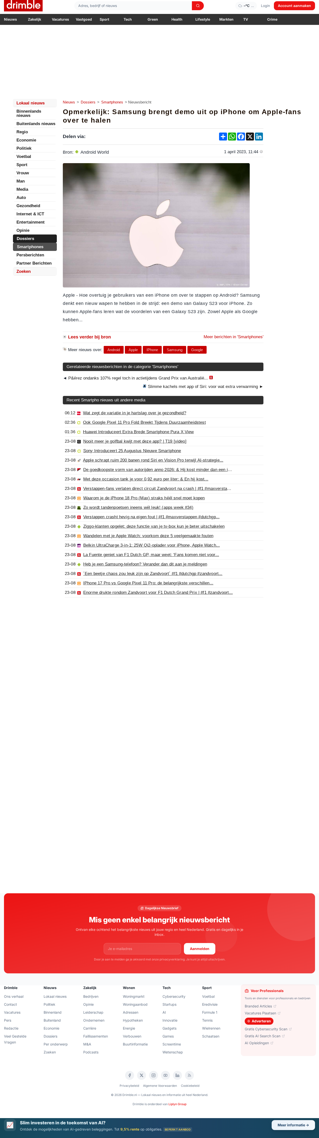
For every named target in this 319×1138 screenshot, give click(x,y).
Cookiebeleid (190, 1086)
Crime (272, 19)
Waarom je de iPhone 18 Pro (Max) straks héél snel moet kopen (144, 498)
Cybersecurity (173, 996)
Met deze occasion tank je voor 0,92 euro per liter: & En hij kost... (145, 479)
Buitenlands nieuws (35, 124)
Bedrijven (90, 996)
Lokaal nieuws (30, 103)
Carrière (89, 1028)
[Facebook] (129, 1075)
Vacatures (60, 19)
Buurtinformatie (135, 1044)
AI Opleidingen (257, 1043)
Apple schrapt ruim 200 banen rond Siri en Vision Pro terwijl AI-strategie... (153, 460)
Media (22, 189)
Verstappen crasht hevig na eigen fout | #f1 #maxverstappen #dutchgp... (151, 517)
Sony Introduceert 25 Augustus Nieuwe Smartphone (132, 450)
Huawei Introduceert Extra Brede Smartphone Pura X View (138, 431)
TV (245, 19)
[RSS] (189, 1075)
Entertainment (30, 222)
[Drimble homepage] (23, 5)
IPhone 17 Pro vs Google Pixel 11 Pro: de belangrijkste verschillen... (148, 583)
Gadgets (169, 1028)
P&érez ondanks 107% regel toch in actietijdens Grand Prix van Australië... (138, 378)
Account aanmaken (294, 5)
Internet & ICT (30, 214)
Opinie (22, 230)
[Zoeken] (198, 5)
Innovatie (169, 1020)
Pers (7, 1020)
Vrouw (22, 173)
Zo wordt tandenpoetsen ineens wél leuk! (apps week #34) (138, 507)
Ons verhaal (13, 996)
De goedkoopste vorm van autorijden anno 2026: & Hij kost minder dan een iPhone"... (164, 469)
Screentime (171, 1044)
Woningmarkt (134, 996)
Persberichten (30, 255)
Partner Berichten (34, 263)
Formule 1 (209, 1012)
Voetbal (23, 156)
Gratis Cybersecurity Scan (266, 1029)
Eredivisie (210, 1004)
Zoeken (23, 271)
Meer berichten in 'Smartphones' (233, 336)
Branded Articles (258, 1006)
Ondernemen (93, 1020)
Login (265, 5)
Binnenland (53, 1012)
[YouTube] (165, 1075)
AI (164, 1012)
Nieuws (10, 19)
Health (176, 19)
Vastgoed (84, 19)
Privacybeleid (129, 1086)
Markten (226, 19)
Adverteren (261, 1021)
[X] (141, 1075)
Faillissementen (95, 1036)
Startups (169, 1004)
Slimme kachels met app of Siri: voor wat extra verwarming (205, 386)
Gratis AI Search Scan (262, 1036)
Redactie (11, 1028)
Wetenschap (172, 1052)
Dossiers (88, 102)
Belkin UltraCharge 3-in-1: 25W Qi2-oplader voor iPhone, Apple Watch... (151, 545)
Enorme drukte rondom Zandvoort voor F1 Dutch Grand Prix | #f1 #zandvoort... (158, 592)
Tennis (207, 1020)
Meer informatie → (293, 1125)
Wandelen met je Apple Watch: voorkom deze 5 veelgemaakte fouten (148, 535)
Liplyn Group (177, 1104)
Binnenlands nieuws (28, 113)
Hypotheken (133, 1020)
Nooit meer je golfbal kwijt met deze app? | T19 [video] (134, 441)
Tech (128, 19)
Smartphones (112, 102)
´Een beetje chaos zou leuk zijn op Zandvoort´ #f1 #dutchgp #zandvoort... (153, 573)
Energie (129, 1028)
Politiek (23, 148)
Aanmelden (199, 949)
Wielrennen (211, 1028)
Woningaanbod (135, 1004)
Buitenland (52, 1020)
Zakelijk (34, 19)
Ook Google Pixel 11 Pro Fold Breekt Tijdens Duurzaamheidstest (144, 422)
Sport (104, 19)
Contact (10, 1004)
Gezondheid (28, 206)
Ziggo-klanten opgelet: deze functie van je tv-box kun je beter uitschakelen (154, 526)
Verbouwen (132, 1036)
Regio (22, 132)
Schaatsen (210, 1036)
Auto (21, 197)
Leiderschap (93, 1012)
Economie (26, 140)
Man (20, 181)
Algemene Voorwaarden (160, 1086)
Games (168, 1036)
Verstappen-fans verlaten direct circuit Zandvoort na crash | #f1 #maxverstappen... (161, 488)
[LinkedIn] (177, 1075)
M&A (87, 1044)
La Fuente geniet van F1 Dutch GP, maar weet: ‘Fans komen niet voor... (151, 554)
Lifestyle (202, 19)
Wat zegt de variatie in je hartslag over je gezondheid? (134, 413)
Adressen (130, 1012)
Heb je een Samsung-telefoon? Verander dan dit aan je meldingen (145, 564)
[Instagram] (153, 1075)
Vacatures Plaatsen (260, 1013)
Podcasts (90, 1052)
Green (153, 19)
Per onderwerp (56, 1044)
